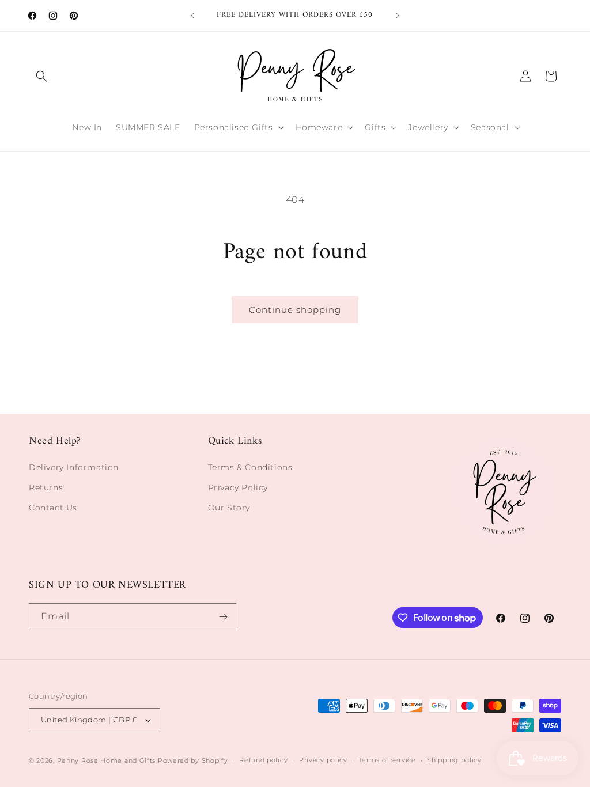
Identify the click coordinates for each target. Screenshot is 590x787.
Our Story (229, 507)
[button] (41, 76)
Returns (46, 487)
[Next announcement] (397, 16)
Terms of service (386, 760)
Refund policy (263, 760)
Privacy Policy (238, 487)
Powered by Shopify (193, 760)
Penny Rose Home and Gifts (106, 760)
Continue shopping (295, 309)
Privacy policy (323, 760)
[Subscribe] (223, 616)
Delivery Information (74, 467)
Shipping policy (454, 760)
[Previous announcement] (192, 16)
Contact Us (53, 507)
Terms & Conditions (250, 467)
